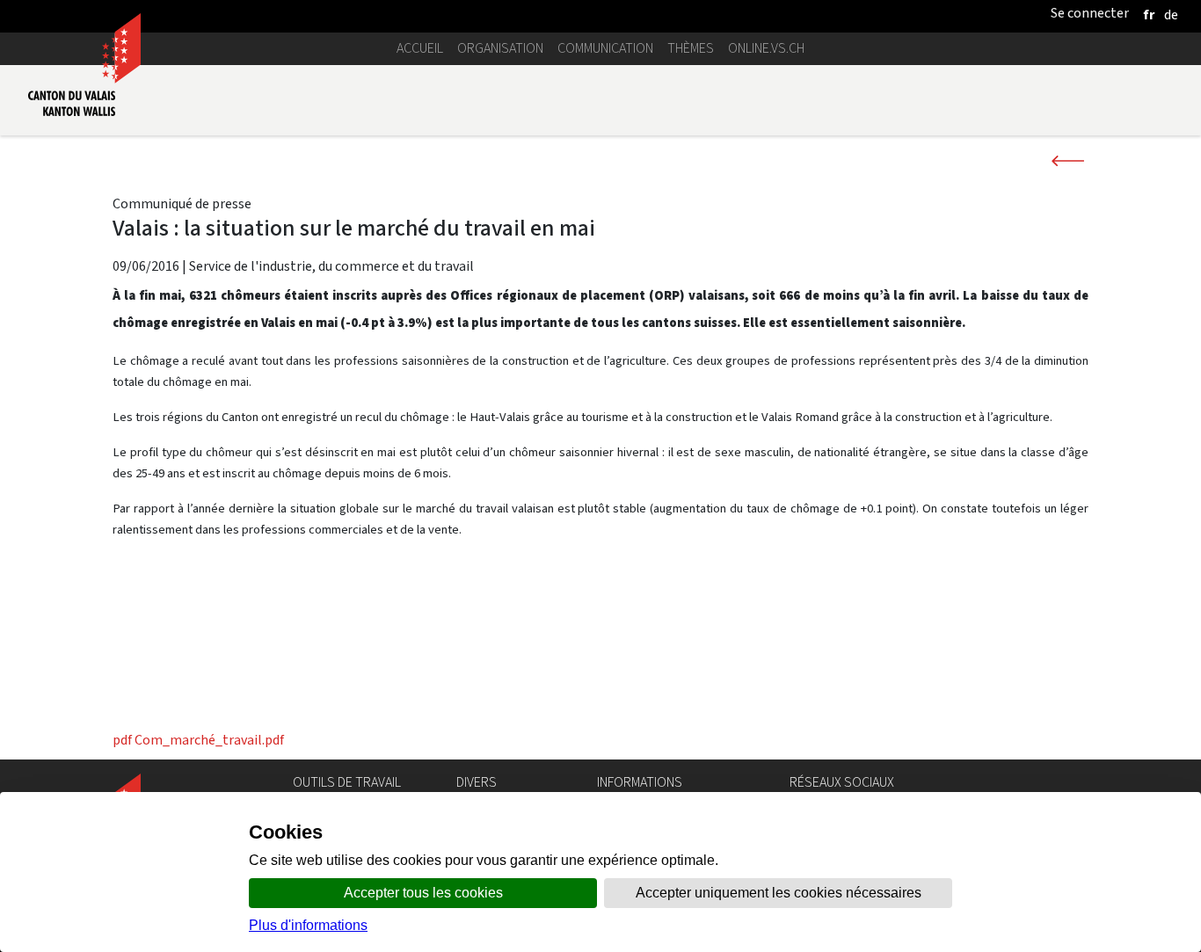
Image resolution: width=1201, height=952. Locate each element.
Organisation (500, 48)
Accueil (420, 48)
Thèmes (690, 48)
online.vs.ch (766, 48)
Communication (605, 48)
